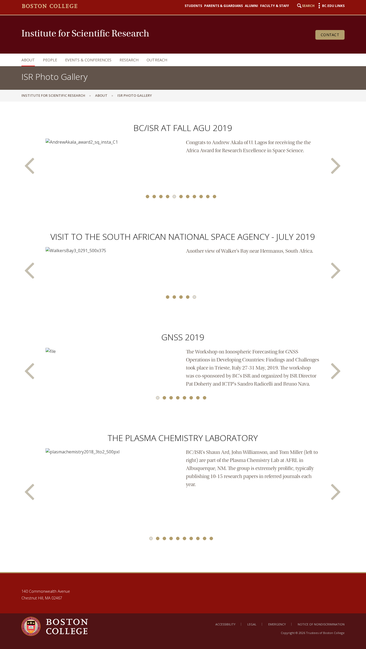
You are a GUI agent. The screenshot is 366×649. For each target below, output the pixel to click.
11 (214, 196)
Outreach (157, 59)
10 (208, 196)
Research (129, 59)
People (50, 59)
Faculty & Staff (274, 5)
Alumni (251, 5)
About (28, 59)
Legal (251, 624)
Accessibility (225, 624)
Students (193, 5)
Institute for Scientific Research (53, 95)
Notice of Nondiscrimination (321, 624)
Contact (330, 34)
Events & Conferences (88, 59)
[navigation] (177, 60)
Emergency (277, 624)
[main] (183, 336)
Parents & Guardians (223, 5)
